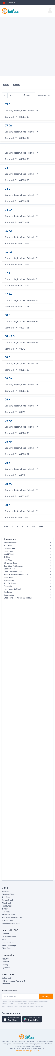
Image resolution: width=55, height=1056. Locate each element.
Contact (5, 962)
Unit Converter (8, 942)
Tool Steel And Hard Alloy (12, 918)
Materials (5, 891)
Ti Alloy (5, 909)
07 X (7, 273)
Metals (16, 84)
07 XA (8, 294)
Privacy (5, 965)
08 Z (7, 504)
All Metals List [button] (44, 95)
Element (5, 934)
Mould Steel (7, 906)
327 (33, 526)
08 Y (7, 462)
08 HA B (10, 336)
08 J (7, 357)
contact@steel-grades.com (28, 1051)
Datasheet (6, 978)
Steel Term (6, 948)
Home (6, 84)
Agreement (6, 968)
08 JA (8, 378)
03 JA (8, 125)
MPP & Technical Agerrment (13, 981)
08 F (7, 315)
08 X (7, 399)
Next (41, 526)
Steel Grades (25, 1048)
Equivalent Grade (9, 937)
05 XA (8, 230)
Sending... (46, 996)
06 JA (8, 252)
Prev (6, 526)
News (4, 940)
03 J (7, 104)
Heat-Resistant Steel (11, 923)
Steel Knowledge (9, 945)
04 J (7, 188)
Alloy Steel (6, 903)
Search (28, 95)
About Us (5, 959)
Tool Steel (6, 897)
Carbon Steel (7, 900)
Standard (6, 984)
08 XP (8, 441)
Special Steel (7, 920)
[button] (11, 1019)
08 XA (8, 420)
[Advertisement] (27, 46)
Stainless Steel (8, 894)
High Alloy (6, 912)
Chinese (10, 3)
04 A (7, 167)
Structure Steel (8, 915)
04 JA (8, 209)
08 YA (8, 483)
